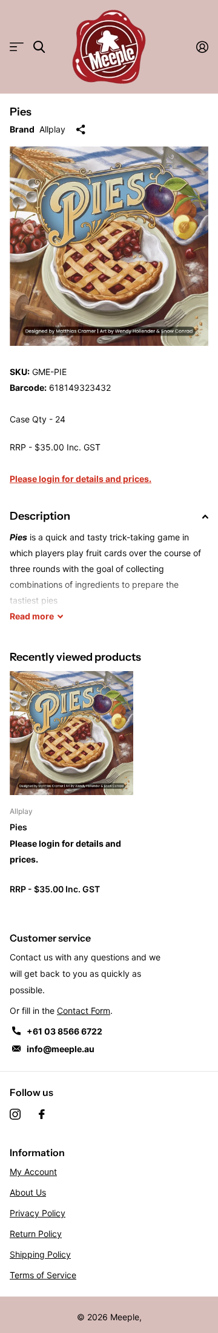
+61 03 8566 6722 (64, 1031)
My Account (33, 1171)
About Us (28, 1192)
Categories (17, 47)
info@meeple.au (60, 1049)
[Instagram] (15, 1114)
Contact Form (83, 1010)
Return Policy (36, 1233)
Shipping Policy (40, 1254)
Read (32, 616)
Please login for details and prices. (80, 479)
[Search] (39, 47)
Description (40, 516)
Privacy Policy (37, 1213)
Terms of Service (43, 1275)
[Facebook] (42, 1114)
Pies (18, 827)
